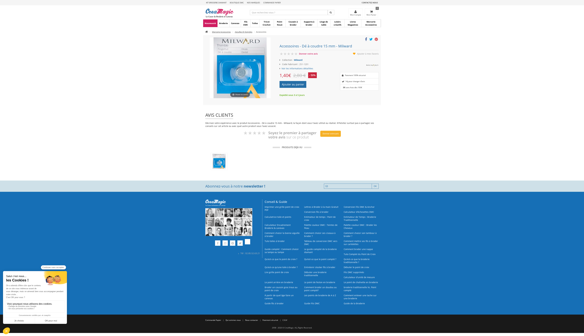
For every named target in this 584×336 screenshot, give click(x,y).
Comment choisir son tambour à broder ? (360, 235)
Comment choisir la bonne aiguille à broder (282, 235)
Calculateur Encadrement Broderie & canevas (278, 226)
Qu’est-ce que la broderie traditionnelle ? (357, 261)
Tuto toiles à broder (275, 241)
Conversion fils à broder (316, 211)
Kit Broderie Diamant (216, 2)
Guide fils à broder (274, 303)
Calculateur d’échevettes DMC (359, 211)
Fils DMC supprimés (354, 272)
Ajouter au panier (293, 84)
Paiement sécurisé (270, 320)
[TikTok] (247, 243)
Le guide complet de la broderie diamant (320, 251)
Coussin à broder (293, 23)
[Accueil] (206, 32)
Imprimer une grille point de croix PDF (282, 208)
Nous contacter (251, 320)
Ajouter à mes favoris (368, 53)
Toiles (255, 23)
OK (375, 186)
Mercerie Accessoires (371, 23)
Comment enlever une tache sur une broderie (360, 297)
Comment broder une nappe (358, 249)
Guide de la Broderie (354, 303)
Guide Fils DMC (312, 303)
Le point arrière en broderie (279, 282)
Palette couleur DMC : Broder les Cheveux (360, 226)
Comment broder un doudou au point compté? (320, 289)
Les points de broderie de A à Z (320, 295)
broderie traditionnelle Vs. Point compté (360, 289)
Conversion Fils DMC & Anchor (359, 206)
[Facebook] (217, 243)
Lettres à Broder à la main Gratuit (321, 206)
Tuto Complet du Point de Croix (359, 254)
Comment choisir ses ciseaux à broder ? (319, 235)
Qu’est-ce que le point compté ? (320, 259)
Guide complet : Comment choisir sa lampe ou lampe (282, 251)
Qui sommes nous (233, 320)
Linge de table (324, 23)
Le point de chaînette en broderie (361, 282)
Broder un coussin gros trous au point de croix (281, 289)
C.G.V (285, 320)
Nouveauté (210, 23)
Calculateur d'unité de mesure (359, 277)
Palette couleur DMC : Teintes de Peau (320, 226)
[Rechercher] (331, 12)
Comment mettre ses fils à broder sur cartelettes (361, 243)
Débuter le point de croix (356, 267)
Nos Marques (253, 2)
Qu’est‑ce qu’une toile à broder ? (281, 267)
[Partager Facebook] (366, 39)
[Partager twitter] (371, 39)
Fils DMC (245, 23)
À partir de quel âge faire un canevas (279, 297)
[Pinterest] (232, 243)
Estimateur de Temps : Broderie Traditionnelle (360, 218)
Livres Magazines (353, 23)
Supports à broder (309, 23)
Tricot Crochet (267, 23)
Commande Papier (272, 2)
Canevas (235, 23)
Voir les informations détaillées (297, 68)
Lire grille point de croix (277, 272)
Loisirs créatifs (337, 23)
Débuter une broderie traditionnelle (315, 274)
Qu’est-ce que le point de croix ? (281, 259)
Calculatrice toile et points (278, 216)
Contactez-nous (370, 2)
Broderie (223, 23)
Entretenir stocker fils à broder (319, 267)
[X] (240, 243)
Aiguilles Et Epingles (243, 32)
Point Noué (279, 23)
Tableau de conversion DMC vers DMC (320, 243)
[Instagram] (225, 243)
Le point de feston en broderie (319, 282)
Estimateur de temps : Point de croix (320, 218)
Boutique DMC (237, 2)
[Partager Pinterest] (376, 39)
